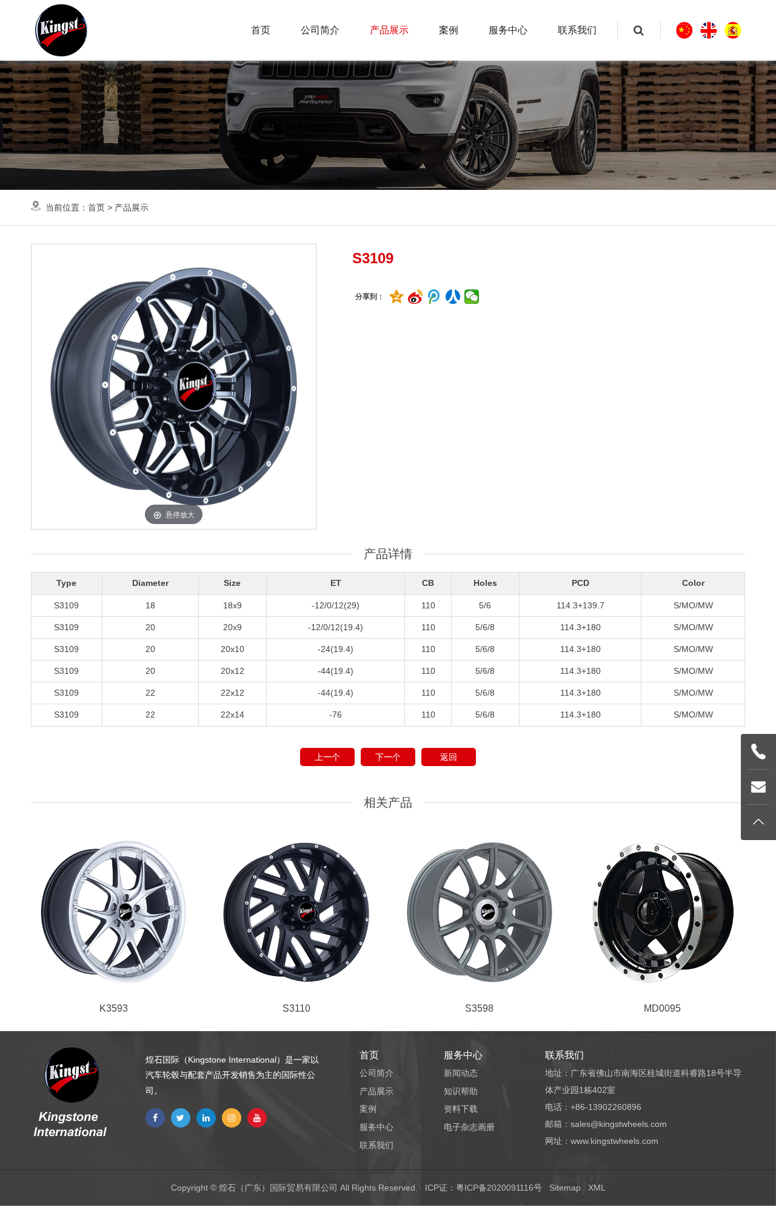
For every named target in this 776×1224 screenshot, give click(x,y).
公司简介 (320, 30)
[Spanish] (732, 30)
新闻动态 (461, 1073)
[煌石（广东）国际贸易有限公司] (61, 30)
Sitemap (565, 1187)
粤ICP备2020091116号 (499, 1187)
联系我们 (577, 30)
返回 (448, 757)
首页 (260, 30)
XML (597, 1187)
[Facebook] (155, 1118)
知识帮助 (461, 1091)
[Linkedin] (206, 1118)
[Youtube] (257, 1118)
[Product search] (639, 30)
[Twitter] (180, 1118)
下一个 (388, 757)
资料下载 (461, 1109)
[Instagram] (231, 1118)
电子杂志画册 (469, 1127)
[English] (708, 30)
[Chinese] (684, 30)
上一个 (327, 757)
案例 (448, 30)
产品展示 (389, 30)
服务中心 (508, 30)
